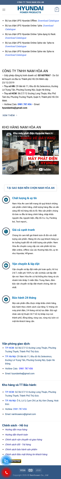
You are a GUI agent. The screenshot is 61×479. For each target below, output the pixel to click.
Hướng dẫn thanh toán (16, 434)
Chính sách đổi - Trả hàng (18, 444)
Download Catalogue (48, 20)
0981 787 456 (26, 368)
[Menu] (4, 9)
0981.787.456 (24, 104)
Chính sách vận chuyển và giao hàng (23, 439)
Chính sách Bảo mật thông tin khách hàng (26, 454)
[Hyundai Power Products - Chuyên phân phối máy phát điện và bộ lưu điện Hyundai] (30, 10)
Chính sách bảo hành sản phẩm (21, 449)
